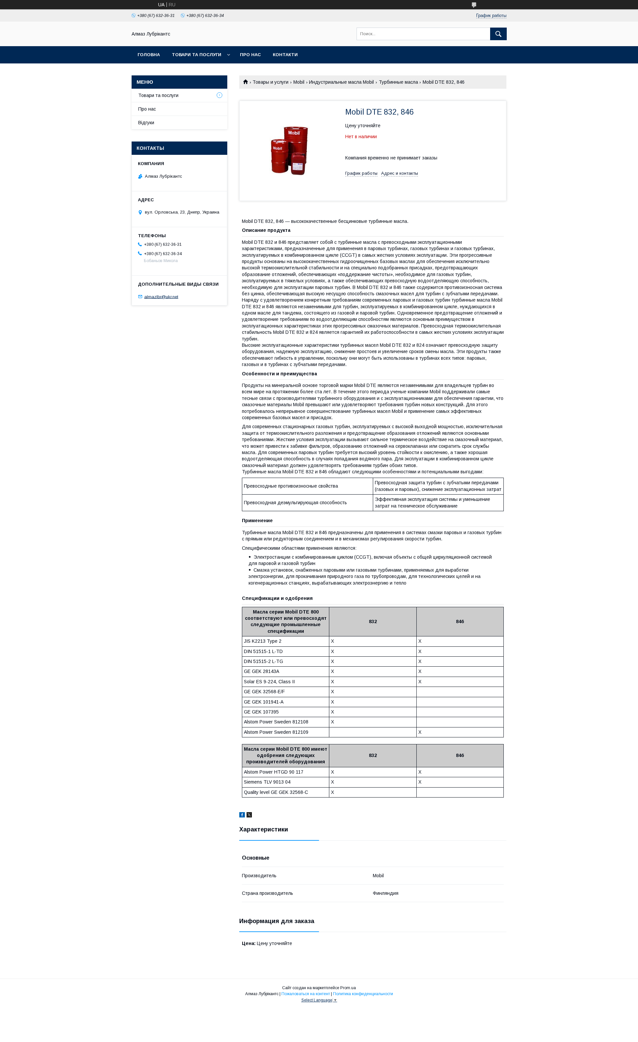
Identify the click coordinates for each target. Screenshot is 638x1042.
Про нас (250, 54)
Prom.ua (348, 988)
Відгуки (146, 122)
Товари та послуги (196, 54)
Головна (149, 54)
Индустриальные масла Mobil (341, 82)
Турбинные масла (398, 82)
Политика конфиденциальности (363, 994)
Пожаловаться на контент (305, 994)
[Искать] (498, 34)
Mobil (298, 82)
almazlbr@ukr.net (161, 296)
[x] (249, 815)
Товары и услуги (270, 82)
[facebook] (242, 815)
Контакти (285, 54)
